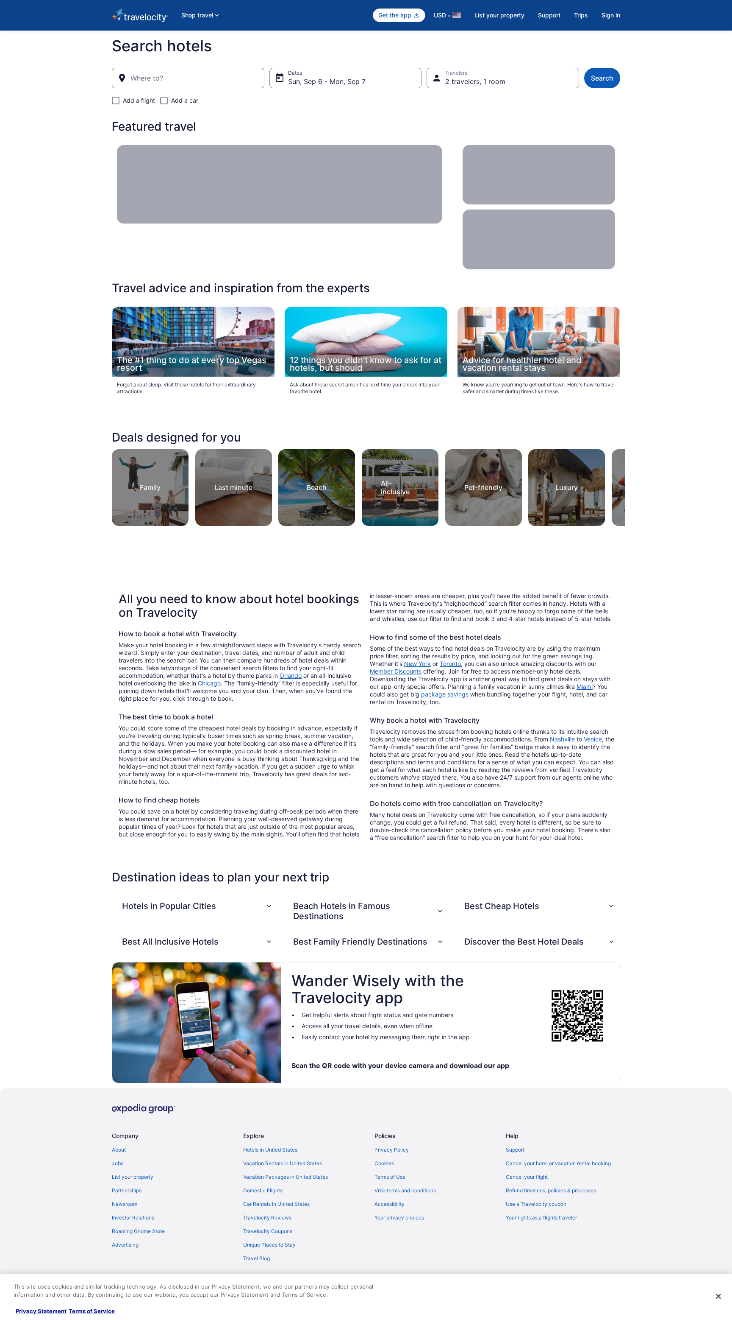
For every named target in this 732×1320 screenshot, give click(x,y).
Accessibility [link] (389, 1204)
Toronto (450, 663)
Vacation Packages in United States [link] (285, 1177)
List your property (499, 15)
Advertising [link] (125, 1245)
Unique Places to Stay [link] (269, 1245)
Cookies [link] (384, 1163)
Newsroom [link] (124, 1204)
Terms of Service (92, 1311)
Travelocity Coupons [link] (267, 1231)
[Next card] (615, 485)
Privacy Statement (41, 1311)
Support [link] (515, 1150)
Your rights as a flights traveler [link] (541, 1217)
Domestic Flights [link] (263, 1190)
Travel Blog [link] (256, 1258)
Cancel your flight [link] (527, 1177)
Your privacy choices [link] (399, 1217)
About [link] (119, 1150)
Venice (593, 739)
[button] (197, 906)
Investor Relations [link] (133, 1217)
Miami (585, 686)
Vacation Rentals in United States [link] (282, 1163)
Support (549, 15)
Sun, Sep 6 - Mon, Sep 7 (327, 81)
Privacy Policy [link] (391, 1150)
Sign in (611, 15)
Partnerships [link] (126, 1190)
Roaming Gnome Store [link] (138, 1231)
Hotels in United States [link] (270, 1150)
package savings (445, 694)
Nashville (562, 739)
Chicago (209, 683)
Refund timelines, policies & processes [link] (551, 1190)
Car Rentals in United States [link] (276, 1204)
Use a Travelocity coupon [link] (536, 1204)
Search (602, 78)
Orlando (291, 675)
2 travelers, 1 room (475, 81)
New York (417, 663)
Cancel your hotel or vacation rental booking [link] (558, 1163)
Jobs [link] (117, 1163)
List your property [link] (132, 1177)
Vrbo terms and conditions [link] (405, 1190)
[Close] (718, 1296)
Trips (581, 15)
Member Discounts (395, 671)
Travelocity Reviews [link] (267, 1217)
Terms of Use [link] (389, 1177)
